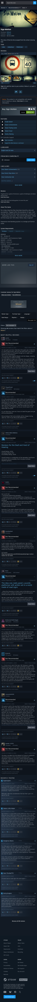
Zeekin (7, 482)
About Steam (7, 943)
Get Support (21, 968)
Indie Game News (5, 202)
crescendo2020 (9, 694)
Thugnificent (9, 387)
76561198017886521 (11, 433)
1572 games (8, 655)
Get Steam (20, 962)
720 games (8, 745)
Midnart (9, 32)
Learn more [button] (31, 160)
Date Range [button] (5, 317)
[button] (4, 8)
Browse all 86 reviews (18, 921)
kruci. (7, 570)
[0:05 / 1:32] (18, 65)
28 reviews (15, 655)
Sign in (3, 86)
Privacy (5, 962)
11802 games (8, 389)
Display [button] (22, 317)
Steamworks (7, 949)
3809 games (8, 621)
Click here (20, 101)
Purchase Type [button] (16, 314)
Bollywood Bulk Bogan (11, 620)
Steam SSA (6, 946)
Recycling (20, 952)
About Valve (21, 943)
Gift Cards (6, 955)
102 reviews (16, 389)
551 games (8, 339)
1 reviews (7, 696)
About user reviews (6, 294)
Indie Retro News (5, 197)
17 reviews (15, 339)
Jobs (19, 946)
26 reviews (15, 621)
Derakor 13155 (9, 743)
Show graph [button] (31, 320)
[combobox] (19, 2)
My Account (21, 971)
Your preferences (16, 294)
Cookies (6, 971)
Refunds (6, 974)
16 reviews (7, 533)
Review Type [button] (5, 314)
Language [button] (27, 314)
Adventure (11, 47)
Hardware (20, 949)
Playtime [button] (14, 317)
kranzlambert (9, 531)
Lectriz (7, 338)
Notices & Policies (8, 968)
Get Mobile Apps (9, 996)
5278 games (8, 572)
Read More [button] (31, 371)
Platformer (20, 47)
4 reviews (7, 483)
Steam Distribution (9, 952)
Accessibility (7, 965)
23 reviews (7, 434)
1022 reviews (16, 572)
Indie (3, 47)
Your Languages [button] (10, 325)
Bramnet (7, 653)
